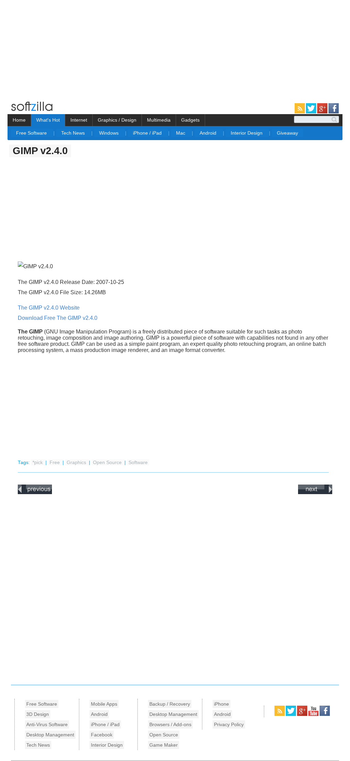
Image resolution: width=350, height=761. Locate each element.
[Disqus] (175, 587)
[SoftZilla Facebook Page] (333, 112)
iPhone (221, 704)
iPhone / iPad (148, 133)
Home (19, 120)
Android (209, 133)
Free (55, 462)
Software (138, 462)
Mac (181, 133)
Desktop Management (50, 734)
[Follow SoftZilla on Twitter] (311, 112)
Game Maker (163, 745)
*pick (38, 462)
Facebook (101, 734)
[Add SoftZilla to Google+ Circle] (322, 112)
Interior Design (247, 133)
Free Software (32, 133)
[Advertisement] (57, 48)
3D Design (37, 714)
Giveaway (287, 133)
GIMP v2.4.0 (40, 150)
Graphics (77, 462)
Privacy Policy (229, 724)
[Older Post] (315, 493)
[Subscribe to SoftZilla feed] (300, 112)
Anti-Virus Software (47, 724)
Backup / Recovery (169, 704)
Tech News (73, 133)
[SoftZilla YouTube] (314, 714)
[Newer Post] (35, 493)
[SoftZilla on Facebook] (325, 714)
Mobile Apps (104, 704)
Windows (109, 133)
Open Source (108, 462)
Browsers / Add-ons (170, 724)
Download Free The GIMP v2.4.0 (57, 318)
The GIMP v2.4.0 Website (49, 308)
